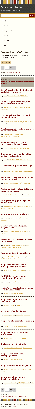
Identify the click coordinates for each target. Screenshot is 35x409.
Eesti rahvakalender (11, 7)
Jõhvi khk (6, 245)
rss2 (26, 396)
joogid (6, 134)
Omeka (14, 406)
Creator (11, 72)
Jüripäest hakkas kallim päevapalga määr (12, 354)
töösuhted (17, 96)
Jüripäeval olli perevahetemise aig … (17, 321)
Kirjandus (6, 36)
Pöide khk (19, 148)
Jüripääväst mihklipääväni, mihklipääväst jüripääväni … (15, 265)
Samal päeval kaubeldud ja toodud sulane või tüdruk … (17, 178)
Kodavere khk (18, 348)
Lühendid (6, 41)
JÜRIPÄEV (6, 270)
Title (7, 72)
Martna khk (28, 121)
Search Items (26, 55)
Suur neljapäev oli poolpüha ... (15, 253)
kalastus (10, 134)
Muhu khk (15, 257)
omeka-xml (21, 396)
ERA (5, 46)
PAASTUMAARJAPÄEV (6, 136)
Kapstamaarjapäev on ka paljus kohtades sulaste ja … (16, 155)
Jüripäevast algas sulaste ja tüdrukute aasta (14, 300)
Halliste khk (7, 107)
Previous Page (2, 68)
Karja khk (16, 134)
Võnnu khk (23, 338)
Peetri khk (11, 96)
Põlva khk (23, 160)
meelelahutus (19, 107)
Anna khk (6, 305)
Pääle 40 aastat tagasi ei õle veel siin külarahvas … (16, 240)
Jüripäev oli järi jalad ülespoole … (17, 365)
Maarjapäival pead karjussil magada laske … (14, 226)
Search (33, 15)
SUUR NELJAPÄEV (5, 259)
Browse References (8, 57)
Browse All (5, 55)
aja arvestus (7, 121)
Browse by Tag (15, 55)
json (16, 396)
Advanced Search (30, 15)
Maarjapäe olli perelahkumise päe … (17, 166)
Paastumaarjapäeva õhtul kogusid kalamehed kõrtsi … (17, 129)
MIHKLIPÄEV (13, 270)
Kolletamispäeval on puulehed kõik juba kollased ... (17, 82)
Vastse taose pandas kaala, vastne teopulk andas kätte (17, 289)
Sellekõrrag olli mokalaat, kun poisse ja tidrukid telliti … (15, 102)
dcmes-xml (11, 396)
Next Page (14, 68)
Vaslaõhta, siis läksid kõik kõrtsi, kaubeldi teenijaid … (16, 91)
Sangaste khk (26, 218)
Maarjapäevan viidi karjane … (15, 214)
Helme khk (14, 383)
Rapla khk (19, 195)
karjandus (6, 218)
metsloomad (15, 206)
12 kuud (6, 26)
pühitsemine (21, 245)
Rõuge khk (3, 208)
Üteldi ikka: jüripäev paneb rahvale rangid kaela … (14, 277)
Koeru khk (13, 369)
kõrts (5, 96)
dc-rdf (5, 396)
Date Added (18, 72)
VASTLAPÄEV (24, 96)
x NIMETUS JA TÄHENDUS (20, 123)
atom (2, 396)
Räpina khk (13, 293)
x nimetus (10, 123)
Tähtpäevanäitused (9, 31)
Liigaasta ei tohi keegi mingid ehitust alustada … (15, 116)
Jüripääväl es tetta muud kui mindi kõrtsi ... (14, 333)
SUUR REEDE (11, 247)
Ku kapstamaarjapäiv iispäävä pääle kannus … (15, 201)
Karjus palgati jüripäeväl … (14, 344)
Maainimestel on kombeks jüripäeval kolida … (13, 378)
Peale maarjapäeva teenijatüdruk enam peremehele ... (17, 190)
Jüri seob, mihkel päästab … (14, 311)
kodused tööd (15, 121)
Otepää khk (7, 183)
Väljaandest (7, 21)
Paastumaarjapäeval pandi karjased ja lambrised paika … (15, 143)
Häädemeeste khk (9, 171)
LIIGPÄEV (22, 121)
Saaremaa (29, 257)
